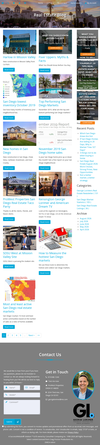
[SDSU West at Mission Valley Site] (19, 238)
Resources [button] (61, 3)
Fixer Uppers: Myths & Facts (54, 59)
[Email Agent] (4, 3)
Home (40, 3)
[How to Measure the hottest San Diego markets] (55, 238)
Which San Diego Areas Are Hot (87, 134)
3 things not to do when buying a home (88, 155)
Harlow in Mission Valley (19, 57)
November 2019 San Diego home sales (52, 150)
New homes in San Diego (15, 150)
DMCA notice (50, 442)
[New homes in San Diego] (19, 134)
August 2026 (85, 218)
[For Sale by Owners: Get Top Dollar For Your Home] (87, 75)
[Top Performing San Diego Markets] (55, 86)
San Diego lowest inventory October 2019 (19, 103)
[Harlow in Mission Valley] (19, 42)
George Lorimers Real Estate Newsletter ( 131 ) (87, 193)
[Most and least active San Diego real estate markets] (19, 289)
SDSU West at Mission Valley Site (17, 255)
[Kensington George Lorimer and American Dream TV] (55, 184)
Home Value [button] (75, 3)
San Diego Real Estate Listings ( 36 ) (87, 207)
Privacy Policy (73, 432)
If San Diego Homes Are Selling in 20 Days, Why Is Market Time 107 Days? (89, 144)
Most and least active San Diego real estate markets (17, 307)
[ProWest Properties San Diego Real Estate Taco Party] (19, 184)
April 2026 (84, 229)
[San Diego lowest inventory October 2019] (19, 86)
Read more (9, 69)
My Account (91, 3)
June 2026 (84, 224)
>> (39, 335)
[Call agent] (8, 3)
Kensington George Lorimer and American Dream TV (54, 202)
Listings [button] (50, 3)
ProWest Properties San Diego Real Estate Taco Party (19, 202)
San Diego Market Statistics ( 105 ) (85, 201)
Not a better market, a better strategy (87, 178)
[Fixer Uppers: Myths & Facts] (55, 42)
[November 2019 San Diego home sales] (55, 134)
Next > (32, 335)
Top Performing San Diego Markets (52, 103)
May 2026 (84, 226)
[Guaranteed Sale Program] (87, 105)
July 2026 (84, 221)
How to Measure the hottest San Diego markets (52, 256)
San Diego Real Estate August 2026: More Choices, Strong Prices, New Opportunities (89, 166)
